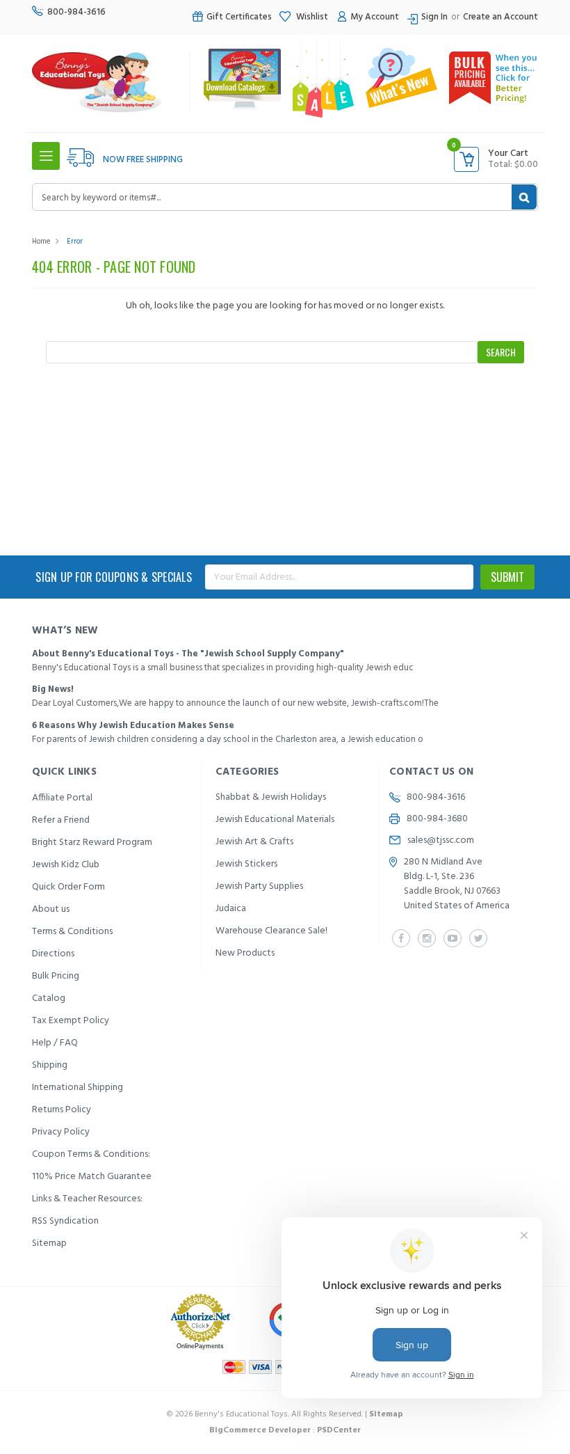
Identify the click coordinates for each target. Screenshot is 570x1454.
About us (51, 909)
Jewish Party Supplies (259, 886)
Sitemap (49, 1243)
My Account (374, 17)
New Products (245, 953)
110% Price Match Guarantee (92, 1177)
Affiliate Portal (62, 798)
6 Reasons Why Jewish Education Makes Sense (133, 725)
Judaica (230, 909)
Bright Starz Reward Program (92, 843)
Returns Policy (61, 1110)
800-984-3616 (76, 12)
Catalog (48, 998)
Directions (53, 954)
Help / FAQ (55, 1043)
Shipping (49, 1065)
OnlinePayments (200, 1346)
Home (41, 241)
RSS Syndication (65, 1221)
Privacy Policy (61, 1132)
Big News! (53, 689)
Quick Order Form (68, 887)
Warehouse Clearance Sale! (271, 931)
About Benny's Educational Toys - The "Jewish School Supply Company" (188, 654)
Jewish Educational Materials (274, 820)
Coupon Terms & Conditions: (91, 1154)
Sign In (434, 17)
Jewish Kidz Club (65, 865)
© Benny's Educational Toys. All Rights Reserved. (285, 1414)
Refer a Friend (61, 820)
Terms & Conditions (72, 932)
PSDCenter (339, 1430)
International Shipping (77, 1088)
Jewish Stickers (246, 864)
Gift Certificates (239, 17)
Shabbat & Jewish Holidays (270, 797)
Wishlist (311, 17)
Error (75, 241)
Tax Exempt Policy (70, 1021)
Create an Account (500, 17)
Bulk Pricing (55, 976)
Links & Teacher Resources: (87, 1199)
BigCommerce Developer (260, 1430)
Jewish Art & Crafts (254, 842)
